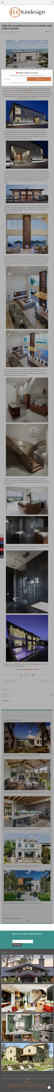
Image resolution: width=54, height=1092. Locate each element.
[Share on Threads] (2, 553)
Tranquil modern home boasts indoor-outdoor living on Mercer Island (22, 829)
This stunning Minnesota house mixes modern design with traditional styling (24, 792)
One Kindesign (6, 31)
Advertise (9, 1078)
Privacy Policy (40, 1078)
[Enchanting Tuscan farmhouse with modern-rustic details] (27, 1057)
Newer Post (43, 681)
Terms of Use (48, 1078)
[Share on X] (2, 546)
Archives (15, 1078)
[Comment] (32, 675)
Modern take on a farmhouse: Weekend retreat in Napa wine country (22, 755)
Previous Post (10, 681)
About (3, 1078)
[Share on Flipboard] (2, 549)
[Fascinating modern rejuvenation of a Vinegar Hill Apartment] (27, 998)
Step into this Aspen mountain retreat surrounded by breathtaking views (23, 903)
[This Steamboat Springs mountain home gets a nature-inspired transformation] (27, 1028)
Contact (21, 1078)
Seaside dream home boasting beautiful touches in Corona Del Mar (21, 866)
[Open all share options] (2, 556)
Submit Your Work (30, 1078)
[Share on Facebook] (29, 675)
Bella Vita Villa (10, 88)
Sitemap (27, 1079)
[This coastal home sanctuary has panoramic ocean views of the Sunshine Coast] (27, 969)
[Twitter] (21, 675)
